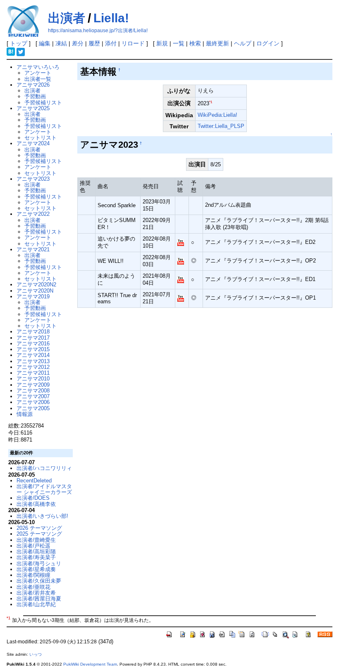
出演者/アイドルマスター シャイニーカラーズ (44, 489)
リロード (133, 43)
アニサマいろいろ (38, 67)
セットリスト (40, 138)
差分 (78, 43)
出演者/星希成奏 (36, 569)
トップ (18, 43)
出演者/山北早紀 (36, 604)
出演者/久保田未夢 (39, 581)
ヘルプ (242, 43)
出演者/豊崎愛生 (36, 540)
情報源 (25, 414)
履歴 (94, 43)
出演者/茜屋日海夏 (39, 598)
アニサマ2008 (33, 390)
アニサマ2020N (35, 291)
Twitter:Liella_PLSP (221, 126)
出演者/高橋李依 (36, 504)
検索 (195, 43)
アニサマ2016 (33, 343)
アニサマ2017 (33, 338)
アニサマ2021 (33, 249)
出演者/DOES (33, 498)
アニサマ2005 (33, 408)
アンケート (37, 73)
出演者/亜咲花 (33, 587)
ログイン (267, 43)
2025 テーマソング (39, 534)
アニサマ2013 (33, 361)
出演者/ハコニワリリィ (44, 468)
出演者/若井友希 (36, 593)
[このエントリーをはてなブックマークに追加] (11, 51)
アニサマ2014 (33, 355)
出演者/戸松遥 (33, 546)
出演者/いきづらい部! (42, 516)
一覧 (178, 43)
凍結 (61, 43)
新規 (162, 43)
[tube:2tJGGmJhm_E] (180, 261)
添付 (111, 43)
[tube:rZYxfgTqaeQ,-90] (180, 242)
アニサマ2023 (33, 179)
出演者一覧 (37, 79)
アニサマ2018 (33, 331)
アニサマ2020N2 (36, 284)
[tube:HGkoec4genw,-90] (180, 298)
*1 (210, 102)
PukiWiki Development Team (90, 664)
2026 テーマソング (39, 528)
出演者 (66, 18)
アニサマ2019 (33, 296)
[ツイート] (21, 51)
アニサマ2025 (33, 108)
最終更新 (217, 43)
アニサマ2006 (33, 402)
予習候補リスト (43, 102)
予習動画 (35, 96)
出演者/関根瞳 (33, 575)
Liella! (111, 18)
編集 (44, 43)
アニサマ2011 (33, 373)
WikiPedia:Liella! (217, 115)
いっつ (35, 654)
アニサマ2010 (33, 379)
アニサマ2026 (33, 85)
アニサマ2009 (33, 385)
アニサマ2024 (33, 143)
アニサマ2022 (33, 214)
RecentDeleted (34, 480)
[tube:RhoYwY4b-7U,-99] (180, 279)
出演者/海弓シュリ (39, 563)
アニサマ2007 (33, 396)
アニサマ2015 (33, 349)
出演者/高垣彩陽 (36, 551)
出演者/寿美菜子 (36, 557)
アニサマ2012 (33, 367)
